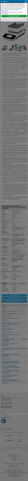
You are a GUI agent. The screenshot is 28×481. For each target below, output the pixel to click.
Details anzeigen (4, 11)
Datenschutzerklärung (18, 8)
